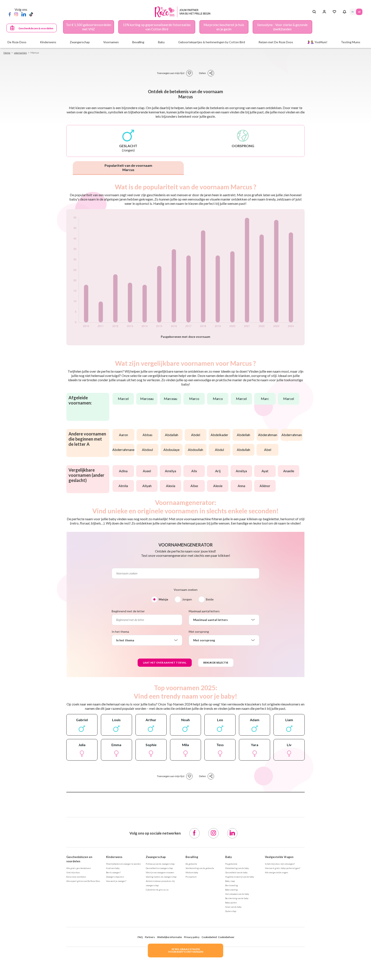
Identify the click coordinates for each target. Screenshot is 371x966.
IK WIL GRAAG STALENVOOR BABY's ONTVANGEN (185, 950)
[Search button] (314, 12)
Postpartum (191, 876)
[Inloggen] (324, 12)
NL (359, 11)
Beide (210, 599)
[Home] (184, 11)
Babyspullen (231, 902)
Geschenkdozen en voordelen (79, 859)
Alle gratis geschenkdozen (78, 868)
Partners (150, 937)
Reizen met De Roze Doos (275, 42)
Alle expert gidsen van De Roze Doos (83, 881)
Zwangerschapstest (115, 876)
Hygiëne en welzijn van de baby (239, 876)
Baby (228, 857)
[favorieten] (189, 73)
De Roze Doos (17, 42)
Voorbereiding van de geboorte (200, 868)
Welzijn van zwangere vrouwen (160, 872)
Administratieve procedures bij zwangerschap (160, 883)
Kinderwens (114, 857)
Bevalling (192, 857)
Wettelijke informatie (169, 937)
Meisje (163, 599)
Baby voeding (231, 889)
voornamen (20, 52)
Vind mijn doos (73, 872)
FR (353, 11)
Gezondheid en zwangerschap (159, 868)
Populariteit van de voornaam (128, 167)
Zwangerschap (156, 857)
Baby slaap (230, 881)
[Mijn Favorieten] (334, 12)
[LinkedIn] (23, 14)
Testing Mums (350, 42)
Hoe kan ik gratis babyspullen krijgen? (282, 868)
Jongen (187, 599)
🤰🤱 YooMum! (317, 42)
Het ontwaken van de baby (237, 894)
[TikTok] (31, 14)
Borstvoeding (231, 885)
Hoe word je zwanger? (116, 881)
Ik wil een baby (113, 868)
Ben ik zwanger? (113, 872)
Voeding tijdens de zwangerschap (161, 876)
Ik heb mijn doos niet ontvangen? (280, 864)
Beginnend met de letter (128, 611)
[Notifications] (344, 12)
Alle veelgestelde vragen (276, 872)
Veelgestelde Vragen (279, 857)
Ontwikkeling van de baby (237, 868)
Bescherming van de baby (236, 898)
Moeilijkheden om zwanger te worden (123, 864)
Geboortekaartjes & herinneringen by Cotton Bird (211, 42)
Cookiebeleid (209, 937)
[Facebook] (10, 14)
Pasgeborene (231, 864)
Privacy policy (191, 937)
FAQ (140, 937)
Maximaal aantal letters (204, 611)
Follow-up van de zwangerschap (160, 864)
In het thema (120, 631)
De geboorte (191, 864)
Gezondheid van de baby (236, 872)
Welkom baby (192, 872)
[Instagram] (16, 14)
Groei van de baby (233, 907)
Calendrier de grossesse (157, 889)
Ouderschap (230, 911)
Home (6, 52)
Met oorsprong (199, 631)
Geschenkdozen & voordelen (35, 28)
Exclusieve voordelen (76, 876)
